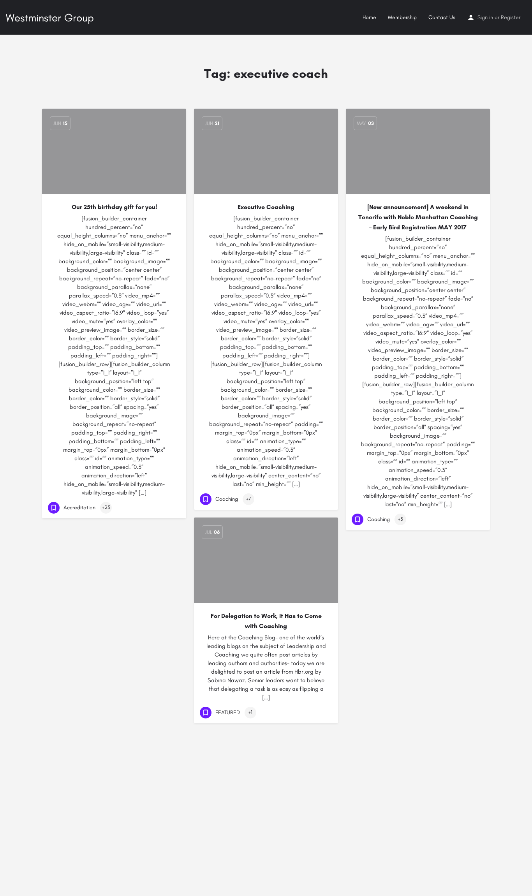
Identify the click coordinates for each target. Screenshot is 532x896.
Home (369, 17)
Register (510, 17)
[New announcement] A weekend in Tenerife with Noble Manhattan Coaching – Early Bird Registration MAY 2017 (418, 217)
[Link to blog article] (266, 151)
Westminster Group (50, 17)
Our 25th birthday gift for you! (114, 207)
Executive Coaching (266, 207)
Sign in (485, 17)
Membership (402, 17)
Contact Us (441, 17)
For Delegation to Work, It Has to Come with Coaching (266, 621)
